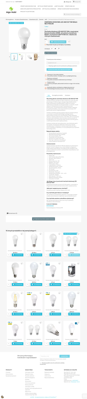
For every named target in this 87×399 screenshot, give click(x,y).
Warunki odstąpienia (30, 377)
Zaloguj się (47, 374)
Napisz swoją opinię (51, 53)
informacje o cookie (29, 386)
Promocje (8, 372)
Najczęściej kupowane (11, 376)
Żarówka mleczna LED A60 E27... (53, 280)
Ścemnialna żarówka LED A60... (15, 309)
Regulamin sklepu (29, 374)
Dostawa (27, 379)
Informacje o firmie (29, 372)
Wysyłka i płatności (29, 376)
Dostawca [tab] (67, 95)
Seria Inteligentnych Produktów (30, 9)
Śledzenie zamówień (49, 372)
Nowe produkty (9, 374)
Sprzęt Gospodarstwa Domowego (68, 9)
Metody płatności (29, 384)
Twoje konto (49, 370)
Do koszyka (17, 255)
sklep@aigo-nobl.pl (75, 381)
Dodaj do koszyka (58, 42)
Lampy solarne (58, 6)
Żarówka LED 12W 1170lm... (34, 280)
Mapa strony (28, 391)
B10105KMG (50, 206)
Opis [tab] (49, 95)
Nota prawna (28, 381)
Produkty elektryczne (27, 11)
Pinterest (58, 48)
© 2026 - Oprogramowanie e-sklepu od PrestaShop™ (43, 397)
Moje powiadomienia (49, 377)
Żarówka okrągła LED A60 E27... (53, 339)
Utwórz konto (48, 376)
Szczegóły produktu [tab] (57, 95)
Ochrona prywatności (30, 383)
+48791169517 (18, 1)
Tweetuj (55, 48)
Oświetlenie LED (70, 6)
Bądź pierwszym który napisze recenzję (44, 219)
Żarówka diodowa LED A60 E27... (15, 250)
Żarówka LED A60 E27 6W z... (71, 339)
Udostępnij (52, 48)
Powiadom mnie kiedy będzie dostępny (59, 69)
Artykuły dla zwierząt (49, 9)
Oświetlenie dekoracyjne (28, 6)
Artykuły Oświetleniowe (45, 6)
